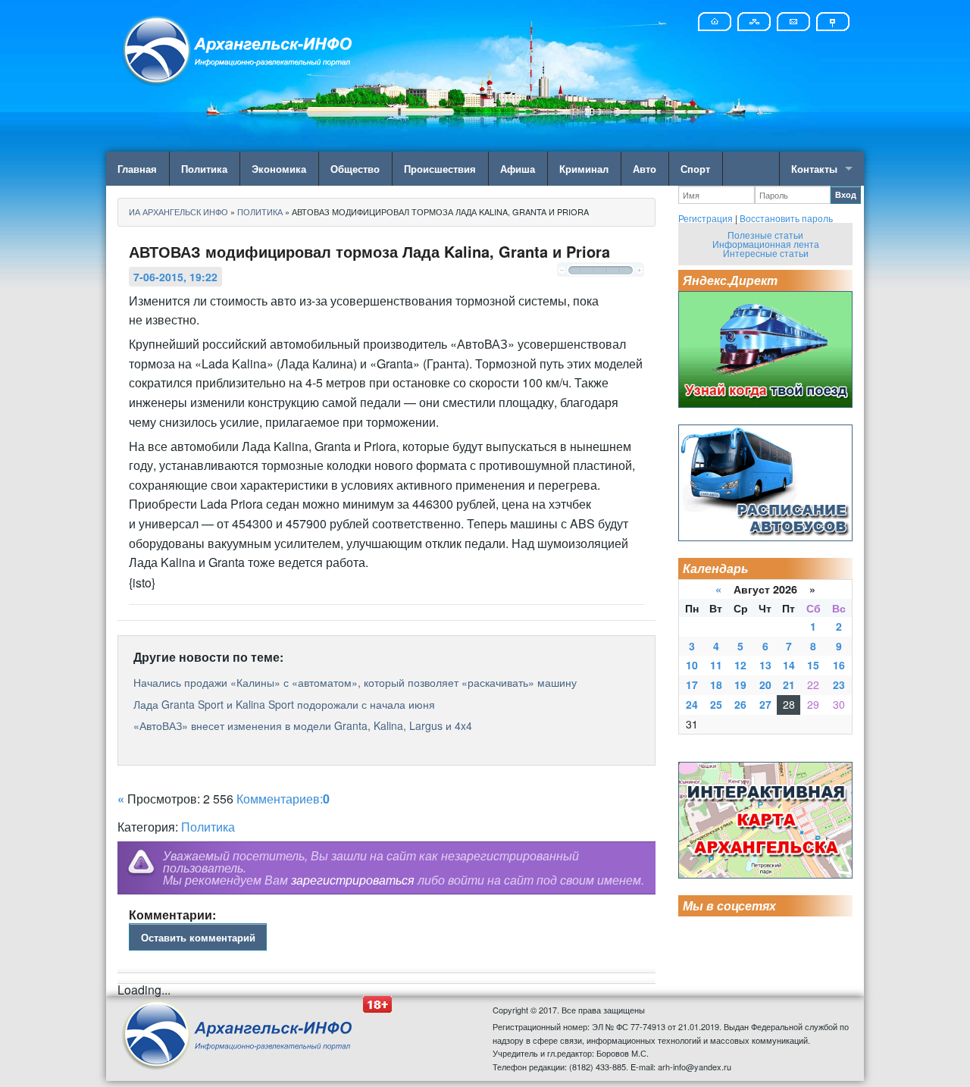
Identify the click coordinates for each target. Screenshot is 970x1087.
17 (692, 684)
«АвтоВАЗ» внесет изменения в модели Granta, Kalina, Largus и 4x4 (302, 725)
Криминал (584, 168)
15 (813, 664)
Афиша (517, 168)
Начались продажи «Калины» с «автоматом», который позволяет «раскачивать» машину (355, 682)
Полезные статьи (765, 234)
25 (716, 704)
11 (716, 664)
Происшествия (440, 168)
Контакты (814, 168)
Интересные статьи (766, 252)
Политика (204, 168)
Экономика (279, 168)
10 (692, 664)
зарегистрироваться (353, 879)
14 (789, 664)
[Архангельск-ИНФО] (238, 48)
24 (692, 704)
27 (765, 704)
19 (740, 684)
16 (839, 664)
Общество (355, 168)
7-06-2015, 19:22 (175, 276)
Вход (845, 194)
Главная (137, 168)
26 (740, 704)
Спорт (695, 168)
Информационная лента (765, 243)
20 (765, 684)
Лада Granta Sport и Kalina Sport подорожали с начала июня (284, 704)
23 (839, 684)
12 (740, 664)
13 (765, 664)
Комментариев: (283, 798)
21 (789, 684)
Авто (644, 168)
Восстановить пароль (786, 217)
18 (716, 684)
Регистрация (705, 217)
